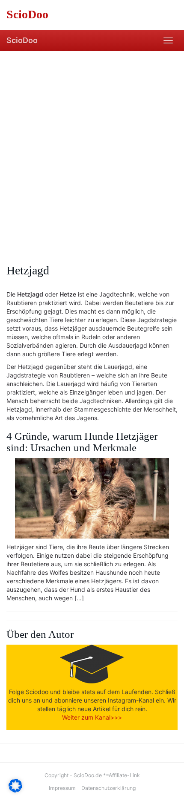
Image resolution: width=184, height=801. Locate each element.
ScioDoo (22, 40)
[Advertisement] (92, 147)
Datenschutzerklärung (108, 788)
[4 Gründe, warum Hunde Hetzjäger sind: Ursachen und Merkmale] (92, 498)
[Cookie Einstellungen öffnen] (15, 790)
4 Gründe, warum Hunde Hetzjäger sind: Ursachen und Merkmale (81, 441)
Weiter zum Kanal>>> (92, 717)
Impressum (62, 788)
